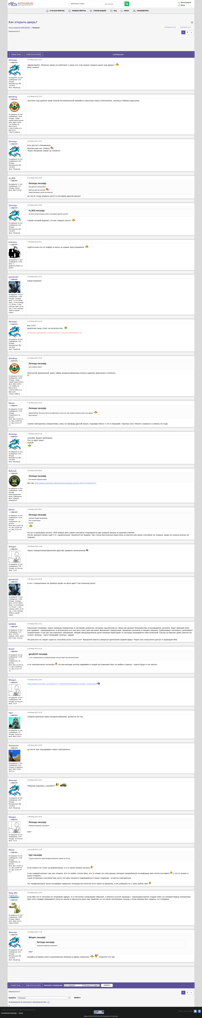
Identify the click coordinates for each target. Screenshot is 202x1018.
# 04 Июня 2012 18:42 (34, 817)
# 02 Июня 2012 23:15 (34, 276)
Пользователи (143, 11)
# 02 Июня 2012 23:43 (34, 403)
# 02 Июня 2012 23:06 (34, 205)
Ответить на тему (33, 54)
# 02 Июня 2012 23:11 (34, 242)
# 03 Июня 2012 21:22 (34, 624)
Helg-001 (13, 893)
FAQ (115, 11)
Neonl (11, 403)
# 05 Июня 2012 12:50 (34, 892)
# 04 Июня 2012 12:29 (34, 712)
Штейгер (13, 97)
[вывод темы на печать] (192, 23)
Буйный (12, 471)
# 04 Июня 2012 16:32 (34, 780)
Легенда (13, 60)
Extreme (13, 242)
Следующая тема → (186, 27)
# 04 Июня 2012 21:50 (34, 849)
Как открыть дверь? (23, 22)
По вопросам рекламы (8, 1013)
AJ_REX (12, 178)
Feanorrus (13, 745)
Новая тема (16, 54)
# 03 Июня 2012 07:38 (34, 434)
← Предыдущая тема (169, 27)
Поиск (126, 11)
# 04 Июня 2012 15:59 (34, 745)
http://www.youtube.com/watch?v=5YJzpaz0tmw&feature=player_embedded (62, 684)
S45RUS (12, 624)
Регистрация (186, 3)
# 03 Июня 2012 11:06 (34, 546)
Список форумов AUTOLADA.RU (19, 28)
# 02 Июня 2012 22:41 (34, 60)
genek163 (13, 277)
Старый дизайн (99, 11)
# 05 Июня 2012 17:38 (34, 932)
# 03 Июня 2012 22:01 (34, 680)
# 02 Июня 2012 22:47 (34, 96)
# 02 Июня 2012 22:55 (34, 141)
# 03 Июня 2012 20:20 (34, 579)
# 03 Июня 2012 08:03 (34, 470)
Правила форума (79, 11)
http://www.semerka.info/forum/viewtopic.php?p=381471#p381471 (65, 483)
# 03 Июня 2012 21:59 (34, 648)
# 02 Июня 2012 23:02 (34, 178)
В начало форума (57, 11)
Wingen (12, 547)
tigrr (11, 713)
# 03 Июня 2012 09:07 (34, 509)
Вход (183, 5)
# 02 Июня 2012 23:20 (34, 321)
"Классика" (36, 28)
